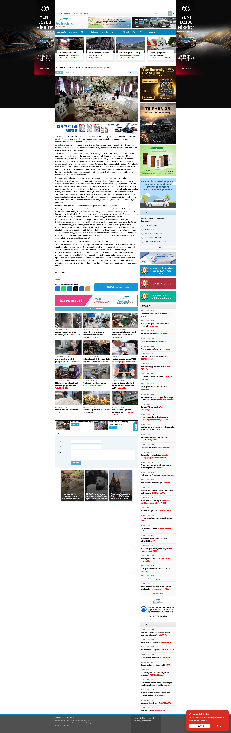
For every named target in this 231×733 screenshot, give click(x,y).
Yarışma (59, 13)
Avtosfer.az (60, 145)
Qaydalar (104, 32)
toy (58, 277)
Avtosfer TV (137, 32)
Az (170, 14)
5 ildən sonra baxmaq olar (154, 233)
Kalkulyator (67, 13)
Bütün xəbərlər (158, 594)
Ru (174, 14)
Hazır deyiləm (149, 229)
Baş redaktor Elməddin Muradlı (144, 718)
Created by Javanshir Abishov (143, 721)
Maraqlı (126, 33)
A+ (136, 73)
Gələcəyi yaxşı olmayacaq (154, 237)
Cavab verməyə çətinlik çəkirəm (156, 241)
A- (130, 73)
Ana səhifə (61, 32)
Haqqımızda (78, 13)
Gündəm (84, 33)
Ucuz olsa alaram (151, 226)
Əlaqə (86, 13)
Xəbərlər (94, 32)
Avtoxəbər (73, 33)
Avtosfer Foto (151, 32)
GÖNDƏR (76, 463)
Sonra (219, 726)
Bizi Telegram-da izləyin (118, 287)
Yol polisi (115, 32)
